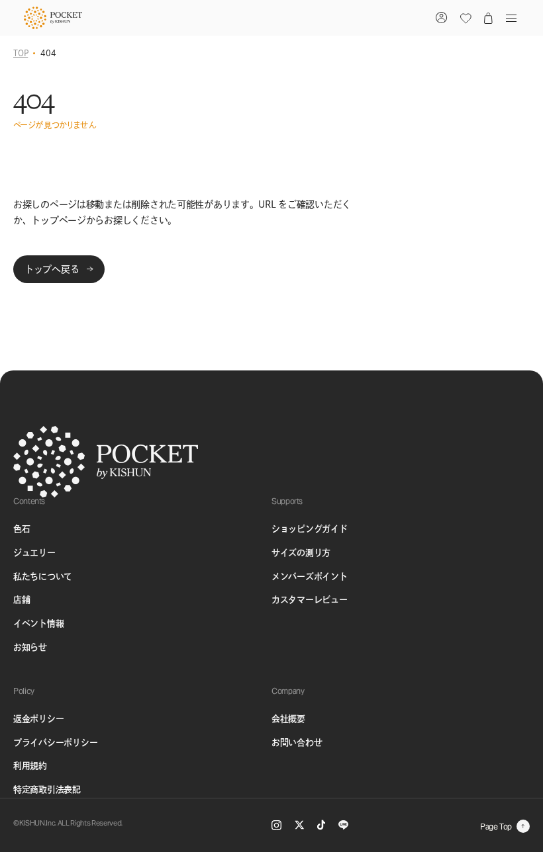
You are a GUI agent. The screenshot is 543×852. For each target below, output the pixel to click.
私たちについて (42, 576)
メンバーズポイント (310, 576)
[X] (299, 825)
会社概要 (288, 718)
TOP (20, 53)
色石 (21, 529)
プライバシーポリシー (55, 742)
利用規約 (30, 765)
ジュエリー (34, 552)
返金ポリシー (38, 718)
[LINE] (343, 825)
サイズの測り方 (301, 552)
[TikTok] (321, 825)
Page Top (496, 826)
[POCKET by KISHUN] (53, 18)
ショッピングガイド (310, 529)
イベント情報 (38, 623)
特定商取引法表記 (47, 789)
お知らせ (30, 647)
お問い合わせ (297, 742)
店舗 (21, 599)
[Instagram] (276, 825)
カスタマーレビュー (310, 599)
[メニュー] (509, 18)
